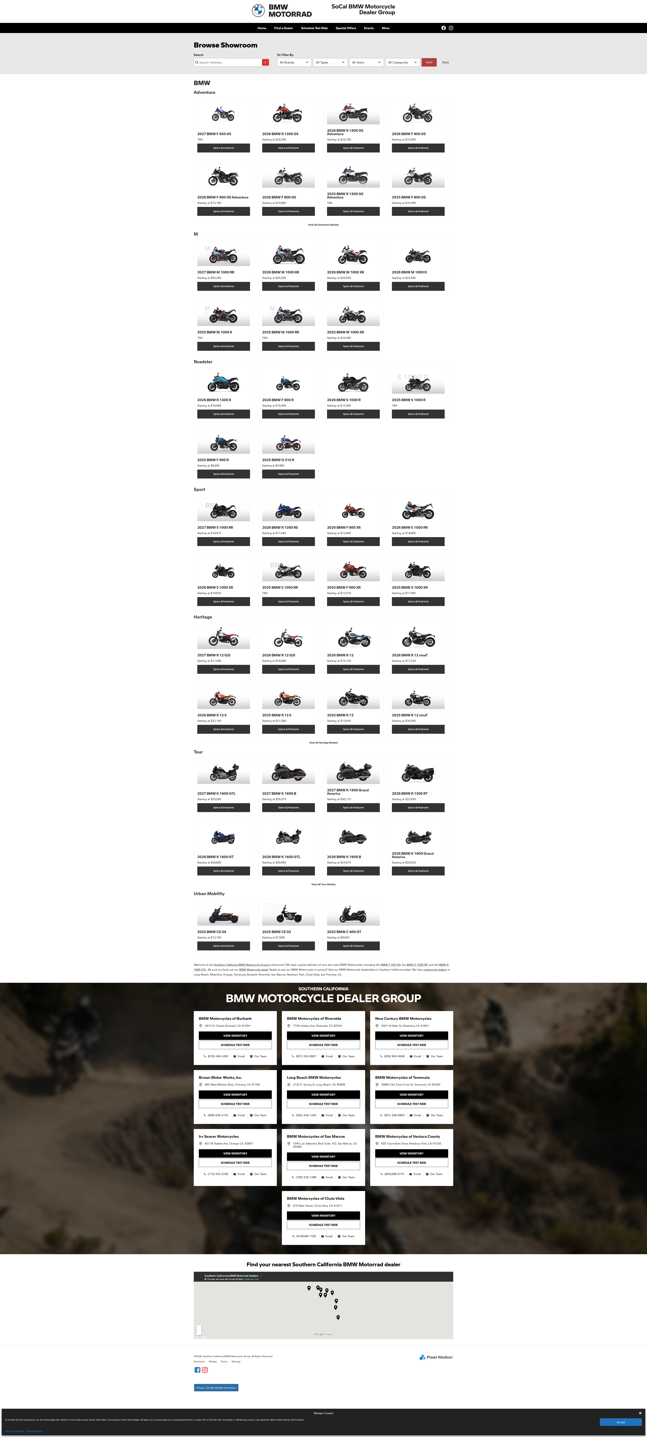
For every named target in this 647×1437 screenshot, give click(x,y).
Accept (621, 1422)
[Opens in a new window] (197, 1369)
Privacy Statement (34, 1431)
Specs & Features (223, 148)
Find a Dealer (283, 28)
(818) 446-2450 (218, 1056)
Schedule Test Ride (314, 28)
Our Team (260, 1056)
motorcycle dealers (435, 969)
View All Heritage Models (323, 742)
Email (241, 1056)
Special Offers (346, 28)
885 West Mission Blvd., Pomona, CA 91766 (232, 1084)
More (386, 28)
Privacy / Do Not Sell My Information (216, 1387)
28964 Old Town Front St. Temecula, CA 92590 (410, 1084)
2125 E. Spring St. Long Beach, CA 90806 (319, 1084)
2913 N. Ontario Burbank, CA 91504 (227, 1026)
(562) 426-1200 (306, 1115)
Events (369, 28)
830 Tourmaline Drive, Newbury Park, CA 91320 (411, 1143)
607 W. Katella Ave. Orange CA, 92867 (229, 1143)
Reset (445, 62)
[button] (640, 1413)
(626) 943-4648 (394, 1056)
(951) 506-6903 (394, 1115)
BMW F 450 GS (390, 965)
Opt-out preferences (14, 1431)
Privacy (213, 1361)
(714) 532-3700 (218, 1174)
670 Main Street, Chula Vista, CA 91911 (317, 1206)
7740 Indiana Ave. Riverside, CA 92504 (317, 1026)
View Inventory (235, 1036)
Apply (429, 62)
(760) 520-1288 (306, 1177)
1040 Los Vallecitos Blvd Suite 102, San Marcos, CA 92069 (325, 1145)
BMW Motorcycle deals (253, 969)
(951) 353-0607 (306, 1056)
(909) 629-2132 (218, 1115)
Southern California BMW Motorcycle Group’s (242, 965)
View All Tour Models (323, 884)
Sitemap (236, 1361)
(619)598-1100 (306, 1236)
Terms (224, 1361)
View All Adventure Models (323, 224)
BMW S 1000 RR (417, 965)
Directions (199, 1361)
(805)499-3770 (394, 1174)
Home (262, 28)
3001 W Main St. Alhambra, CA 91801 (405, 1026)
